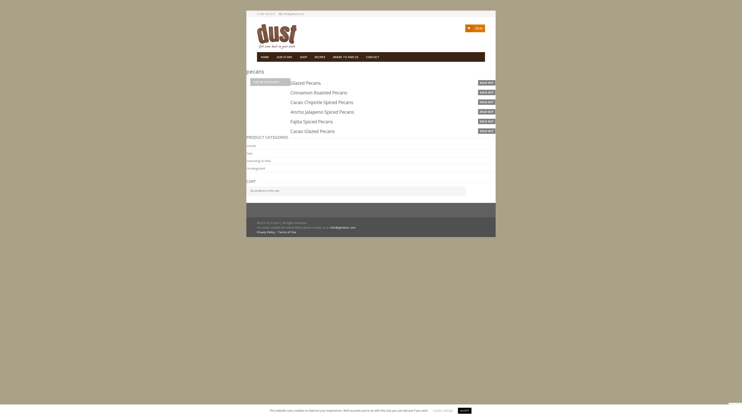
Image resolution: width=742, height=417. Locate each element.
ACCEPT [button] (464, 410)
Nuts (250, 153)
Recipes (320, 57)
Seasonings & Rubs (259, 161)
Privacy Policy (266, 232)
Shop (303, 57)
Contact (372, 57)
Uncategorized (256, 168)
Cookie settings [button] (443, 410)
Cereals (251, 146)
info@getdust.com (293, 14)
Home (265, 57)
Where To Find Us (345, 57)
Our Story (284, 57)
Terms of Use (287, 232)
